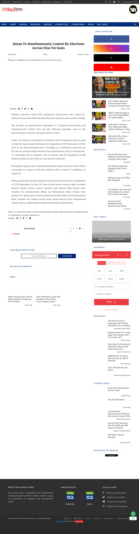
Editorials (35, 24)
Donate (27, 2)
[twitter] (110, 2)
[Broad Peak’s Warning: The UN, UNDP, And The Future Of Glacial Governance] (99, 426)
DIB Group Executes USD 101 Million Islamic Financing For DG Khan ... (20, 299)
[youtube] (114, 2)
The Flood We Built (116, 400)
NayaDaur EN (45, 2)
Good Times (67, 2)
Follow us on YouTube (116, 502)
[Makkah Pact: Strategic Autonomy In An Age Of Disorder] (99, 359)
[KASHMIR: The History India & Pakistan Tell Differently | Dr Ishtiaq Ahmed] (111, 87)
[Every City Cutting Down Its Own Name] (99, 391)
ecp (33, 212)
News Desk (12, 54)
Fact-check (102, 24)
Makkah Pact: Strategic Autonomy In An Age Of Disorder (118, 358)
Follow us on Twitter (116, 497)
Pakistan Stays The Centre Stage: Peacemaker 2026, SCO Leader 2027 (119, 334)
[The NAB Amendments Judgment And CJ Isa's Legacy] (99, 169)
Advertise (35, 2)
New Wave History (103, 73)
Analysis (23, 24)
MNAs (56, 212)
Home (4, 24)
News (45, 54)
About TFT (6, 2)
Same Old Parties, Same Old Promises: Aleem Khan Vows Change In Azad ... (48, 299)
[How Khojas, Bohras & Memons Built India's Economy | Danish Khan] (99, 104)
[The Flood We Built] (99, 403)
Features (47, 24)
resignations (16, 215)
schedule (25, 215)
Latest (13, 24)
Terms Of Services (123, 518)
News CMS (69, 521)
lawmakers (49, 212)
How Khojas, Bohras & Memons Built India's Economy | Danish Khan (119, 103)
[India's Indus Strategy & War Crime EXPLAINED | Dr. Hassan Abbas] (99, 116)
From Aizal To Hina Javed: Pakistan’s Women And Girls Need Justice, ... (119, 346)
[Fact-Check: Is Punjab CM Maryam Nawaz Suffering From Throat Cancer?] (111, 231)
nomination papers (81, 212)
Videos (91, 24)
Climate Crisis (77, 24)
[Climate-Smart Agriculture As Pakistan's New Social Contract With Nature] (99, 414)
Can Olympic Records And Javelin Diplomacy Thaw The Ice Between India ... (119, 191)
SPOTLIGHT (99, 316)
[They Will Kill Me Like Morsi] (99, 371)
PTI (9, 215)
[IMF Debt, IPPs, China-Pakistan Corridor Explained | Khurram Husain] (99, 139)
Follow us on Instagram (117, 506)
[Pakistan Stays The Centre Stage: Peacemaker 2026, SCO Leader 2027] (99, 336)
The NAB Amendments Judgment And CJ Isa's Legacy (118, 168)
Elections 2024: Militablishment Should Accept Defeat (117, 203)
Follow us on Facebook (116, 493)
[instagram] (118, 2)
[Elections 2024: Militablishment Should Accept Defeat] (99, 204)
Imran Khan (39, 212)
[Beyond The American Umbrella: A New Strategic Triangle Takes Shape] (99, 158)
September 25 (34, 215)
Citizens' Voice (61, 24)
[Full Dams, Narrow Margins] (99, 438)
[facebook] (105, 2)
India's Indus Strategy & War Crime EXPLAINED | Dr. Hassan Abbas (118, 115)
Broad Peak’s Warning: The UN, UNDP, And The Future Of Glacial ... (118, 425)
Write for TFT (17, 2)
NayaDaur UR (56, 2)
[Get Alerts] (133, 513)
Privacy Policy (108, 518)
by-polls (28, 212)
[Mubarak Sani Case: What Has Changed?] (99, 181)
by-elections (19, 212)
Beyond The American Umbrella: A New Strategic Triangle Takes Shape (119, 156)
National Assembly (66, 212)
